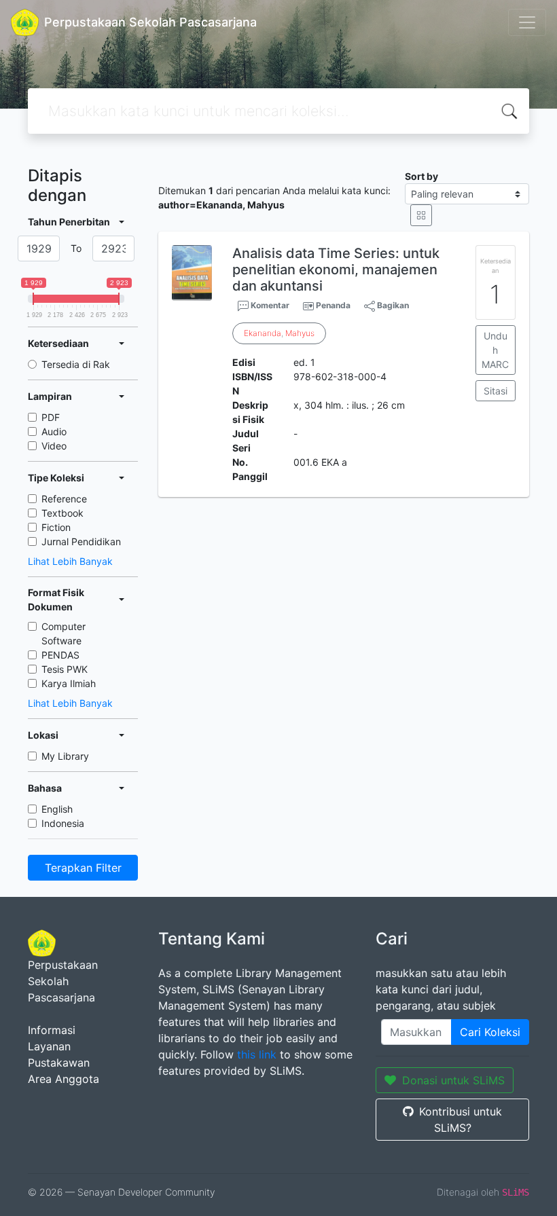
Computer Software (63, 633)
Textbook (62, 513)
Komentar (269, 305)
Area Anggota (63, 1079)
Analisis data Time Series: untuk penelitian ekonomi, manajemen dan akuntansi (335, 269)
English (57, 809)
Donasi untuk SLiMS (453, 1080)
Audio (54, 431)
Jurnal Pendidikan (81, 541)
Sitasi (495, 391)
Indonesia (62, 823)
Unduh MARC (495, 350)
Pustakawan (59, 1062)
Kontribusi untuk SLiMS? (460, 1120)
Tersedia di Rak (75, 364)
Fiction (56, 527)
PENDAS (60, 655)
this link (256, 1054)
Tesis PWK (64, 669)
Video (54, 446)
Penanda (333, 305)
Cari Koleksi (490, 1032)
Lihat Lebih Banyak (70, 561)
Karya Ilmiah (68, 683)
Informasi (51, 1030)
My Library (65, 756)
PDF (50, 417)
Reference (64, 498)
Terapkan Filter (83, 867)
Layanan (49, 1046)
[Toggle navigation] (527, 22)
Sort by (421, 176)
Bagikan (392, 305)
